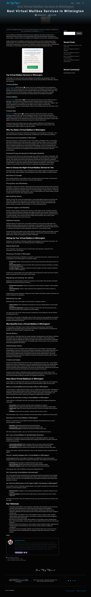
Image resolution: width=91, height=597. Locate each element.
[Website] (26, 552)
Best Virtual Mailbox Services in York (15, 558)
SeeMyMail (13, 3)
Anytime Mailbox (10, 99)
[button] (83, 3)
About (72, 3)
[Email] (24, 552)
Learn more (41, 31)
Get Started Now (32, 67)
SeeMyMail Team (20, 540)
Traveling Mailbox (10, 87)
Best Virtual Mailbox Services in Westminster (17, 560)
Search (65, 31)
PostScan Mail (9, 113)
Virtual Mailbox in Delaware (13, 557)
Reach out (21, 579)
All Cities (78, 3)
